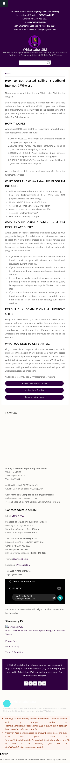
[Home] (34, 41)
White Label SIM (35, 49)
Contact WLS (18, 515)
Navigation (4, 3)
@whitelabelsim (20, 558)
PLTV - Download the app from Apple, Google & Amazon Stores (35, 632)
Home (8, 73)
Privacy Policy (12, 640)
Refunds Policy (12, 646)
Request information (34, 397)
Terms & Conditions (14, 651)
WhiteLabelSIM (23, 564)
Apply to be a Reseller (34, 390)
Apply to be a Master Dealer (34, 383)
